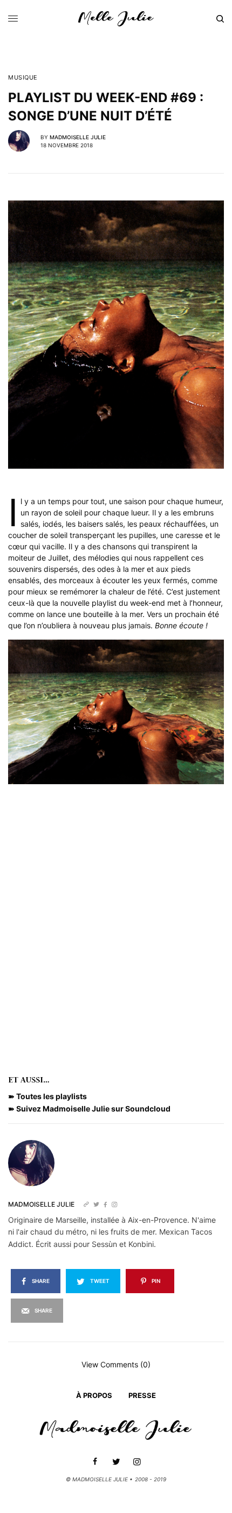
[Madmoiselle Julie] (116, 19)
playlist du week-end (128, 602)
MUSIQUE (23, 78)
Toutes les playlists (51, 1096)
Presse (142, 1395)
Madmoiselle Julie (78, 137)
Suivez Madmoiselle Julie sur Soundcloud (93, 1108)
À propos (94, 1395)
